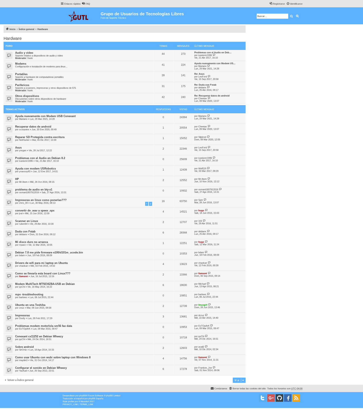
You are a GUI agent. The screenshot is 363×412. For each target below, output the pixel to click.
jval (20, 213)
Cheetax (202, 98)
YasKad (23, 370)
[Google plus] (271, 398)
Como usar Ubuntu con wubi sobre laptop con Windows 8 (53, 357)
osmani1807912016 (29, 192)
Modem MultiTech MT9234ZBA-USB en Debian (45, 284)
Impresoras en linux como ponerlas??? (41, 200)
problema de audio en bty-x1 (33, 189)
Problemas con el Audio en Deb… (212, 52)
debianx (202, 87)
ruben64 (23, 224)
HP (17, 179)
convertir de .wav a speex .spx (34, 210)
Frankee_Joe (205, 367)
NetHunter (24, 140)
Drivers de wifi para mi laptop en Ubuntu (41, 263)
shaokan (23, 266)
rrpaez (22, 245)
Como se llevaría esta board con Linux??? (42, 273)
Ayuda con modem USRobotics (35, 168)
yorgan (22, 150)
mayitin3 (23, 360)
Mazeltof (85, 401)
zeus (21, 307)
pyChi (22, 287)
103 (200, 221)
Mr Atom (23, 182)
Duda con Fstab (25, 231)
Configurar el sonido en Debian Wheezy (41, 367)
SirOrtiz (23, 349)
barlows (23, 297)
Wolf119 (202, 168)
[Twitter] (262, 398)
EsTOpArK (24, 328)
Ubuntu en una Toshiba (30, 304)
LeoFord (202, 76)
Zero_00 (23, 203)
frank (30, 58)
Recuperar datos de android (33, 126)
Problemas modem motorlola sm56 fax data (43, 325)
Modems (20, 63)
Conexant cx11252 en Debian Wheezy (39, 336)
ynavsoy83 (24, 171)
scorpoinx (24, 129)
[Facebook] (288, 398)
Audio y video (24, 52)
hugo (201, 210)
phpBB (82, 395)
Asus (18, 147)
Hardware (13, 38)
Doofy (22, 318)
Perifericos (22, 85)
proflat (71, 401)
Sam (200, 200)
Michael (202, 284)
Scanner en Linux (26, 221)
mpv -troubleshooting (29, 294)
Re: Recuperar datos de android (212, 95)
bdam (22, 255)
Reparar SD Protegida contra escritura (39, 137)
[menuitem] (86, 3)
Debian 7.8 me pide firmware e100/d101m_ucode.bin (49, 252)
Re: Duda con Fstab (205, 84)
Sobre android (24, 346)
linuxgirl (202, 305)
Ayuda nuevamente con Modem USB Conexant (45, 116)
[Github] (279, 398)
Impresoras (22, 315)
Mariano (202, 66)
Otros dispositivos (27, 96)
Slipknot (202, 137)
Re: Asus (199, 74)
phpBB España (95, 398)
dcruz (201, 315)
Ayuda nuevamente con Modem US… (214, 63)
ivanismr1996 (205, 55)
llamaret (23, 276)
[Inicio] (80, 15)
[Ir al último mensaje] (208, 116)
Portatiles (21, 74)
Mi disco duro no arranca (31, 242)
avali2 (201, 347)
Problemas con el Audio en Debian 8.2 (40, 158)
